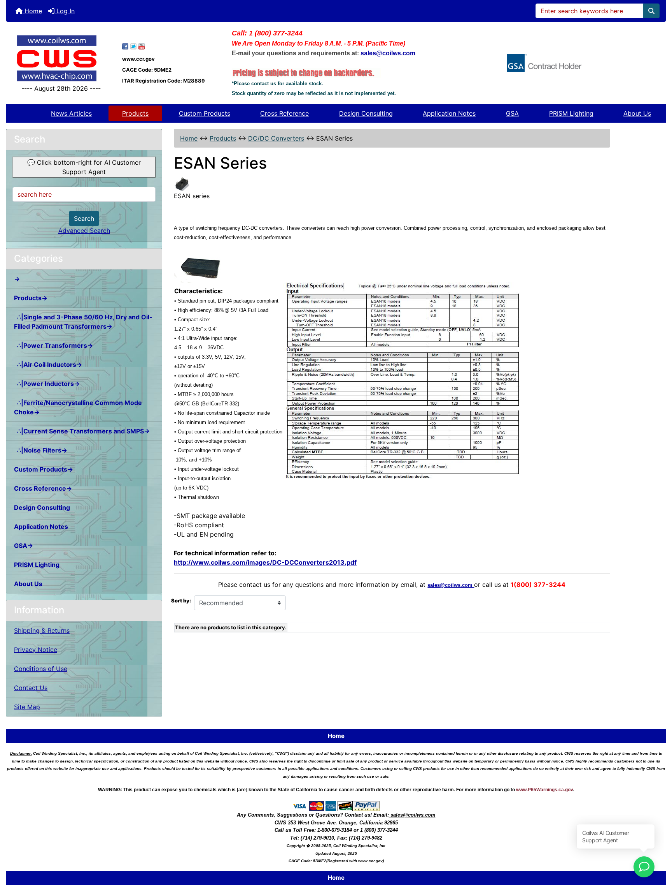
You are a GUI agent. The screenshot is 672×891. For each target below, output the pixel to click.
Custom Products (204, 113)
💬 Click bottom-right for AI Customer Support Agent (84, 167)
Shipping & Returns (42, 630)
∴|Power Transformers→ (53, 345)
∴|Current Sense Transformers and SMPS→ (82, 431)
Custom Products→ (43, 469)
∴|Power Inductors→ (47, 383)
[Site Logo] (61, 58)
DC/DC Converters (276, 138)
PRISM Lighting (571, 113)
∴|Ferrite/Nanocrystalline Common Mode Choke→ (78, 407)
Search (84, 218)
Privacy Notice (35, 649)
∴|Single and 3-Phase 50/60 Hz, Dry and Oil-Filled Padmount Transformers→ (83, 321)
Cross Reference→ (43, 488)
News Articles (71, 113)
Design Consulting (366, 113)
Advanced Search (84, 230)
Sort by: (181, 600)
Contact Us (30, 688)
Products (135, 113)
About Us (637, 113)
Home (32, 11)
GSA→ (23, 545)
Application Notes (449, 113)
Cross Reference (284, 113)
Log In (64, 11)
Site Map (27, 707)
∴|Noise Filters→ (40, 450)
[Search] (651, 11)
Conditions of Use (40, 669)
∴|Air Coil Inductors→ (48, 364)
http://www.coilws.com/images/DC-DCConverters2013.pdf (265, 562)
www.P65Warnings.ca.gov (544, 789)
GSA (512, 113)
